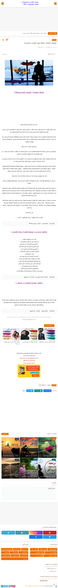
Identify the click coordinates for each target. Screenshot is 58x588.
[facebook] (36, 537)
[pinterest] (49, 533)
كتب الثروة (24, 555)
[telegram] (8, 533)
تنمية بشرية (24, 552)
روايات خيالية (43, 549)
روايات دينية (34, 549)
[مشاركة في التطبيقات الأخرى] (24, 390)
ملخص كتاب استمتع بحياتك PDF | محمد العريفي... (34, 33)
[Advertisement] (29, 19)
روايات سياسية (52, 555)
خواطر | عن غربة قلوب (49, 456)
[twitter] (49, 537)
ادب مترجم (24, 549)
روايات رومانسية (40, 552)
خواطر (54, 39)
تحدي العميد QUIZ (51, 568)
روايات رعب (53, 552)
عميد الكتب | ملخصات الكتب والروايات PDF (30, 3)
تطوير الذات (17, 549)
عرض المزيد (5, 433)
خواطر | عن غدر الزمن (31, 456)
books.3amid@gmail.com (29, 319)
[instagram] (36, 533)
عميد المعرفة (53, 571)
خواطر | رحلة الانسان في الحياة (12, 475)
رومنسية (15, 552)
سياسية (6, 552)
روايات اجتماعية (52, 549)
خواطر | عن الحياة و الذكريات (11, 456)
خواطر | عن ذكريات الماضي (29, 476)
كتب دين (25, 558)
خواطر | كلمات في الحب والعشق (47, 342)
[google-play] (22, 533)
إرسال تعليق (52, 488)
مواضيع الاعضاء (42, 385)
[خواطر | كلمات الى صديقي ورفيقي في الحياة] (11, 334)
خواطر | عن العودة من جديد (47, 476)
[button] (47, 390)
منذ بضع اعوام (51, 340)
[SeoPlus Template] (56, 586)
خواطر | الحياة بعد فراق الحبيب (30, 342)
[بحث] (2, 3)
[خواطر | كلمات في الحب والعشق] (46, 334)
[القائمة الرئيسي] (55, 3)
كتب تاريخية (16, 555)
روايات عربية (39, 555)
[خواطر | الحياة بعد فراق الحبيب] (29, 334)
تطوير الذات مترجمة (7, 549)
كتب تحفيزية (6, 555)
